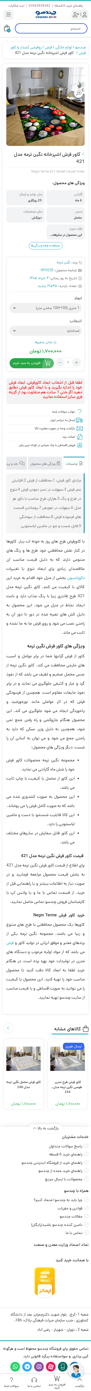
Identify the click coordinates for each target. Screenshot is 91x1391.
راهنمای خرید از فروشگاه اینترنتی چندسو (51, 1162)
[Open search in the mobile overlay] (51, 28)
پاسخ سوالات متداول (65, 1146)
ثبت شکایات (17, 5)
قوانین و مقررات (70, 1208)
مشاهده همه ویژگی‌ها (45, 245)
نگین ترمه (64, 262)
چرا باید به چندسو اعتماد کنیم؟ (58, 1200)
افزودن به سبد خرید (26, 362)
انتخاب (76, 321)
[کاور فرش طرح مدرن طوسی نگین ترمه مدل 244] (67, 1058)
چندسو (80, 47)
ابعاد (78, 298)
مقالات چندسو (71, 1216)
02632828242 (39, 5)
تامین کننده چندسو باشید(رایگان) (56, 1224)
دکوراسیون (76, 578)
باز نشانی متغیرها (45, 342)
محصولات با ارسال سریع (63, 1179)
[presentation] (8, 1028)
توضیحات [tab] (72, 463)
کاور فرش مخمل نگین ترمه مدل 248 (23, 1085)
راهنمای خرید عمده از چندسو (60, 1170)
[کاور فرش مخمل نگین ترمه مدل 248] (23, 1058)
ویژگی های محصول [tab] (43, 463)
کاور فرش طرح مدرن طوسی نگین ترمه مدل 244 (67, 1085)
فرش (48, 47)
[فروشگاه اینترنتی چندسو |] (45, 14)
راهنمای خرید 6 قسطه (68, 5)
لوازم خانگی (63, 47)
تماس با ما (74, 1232)
